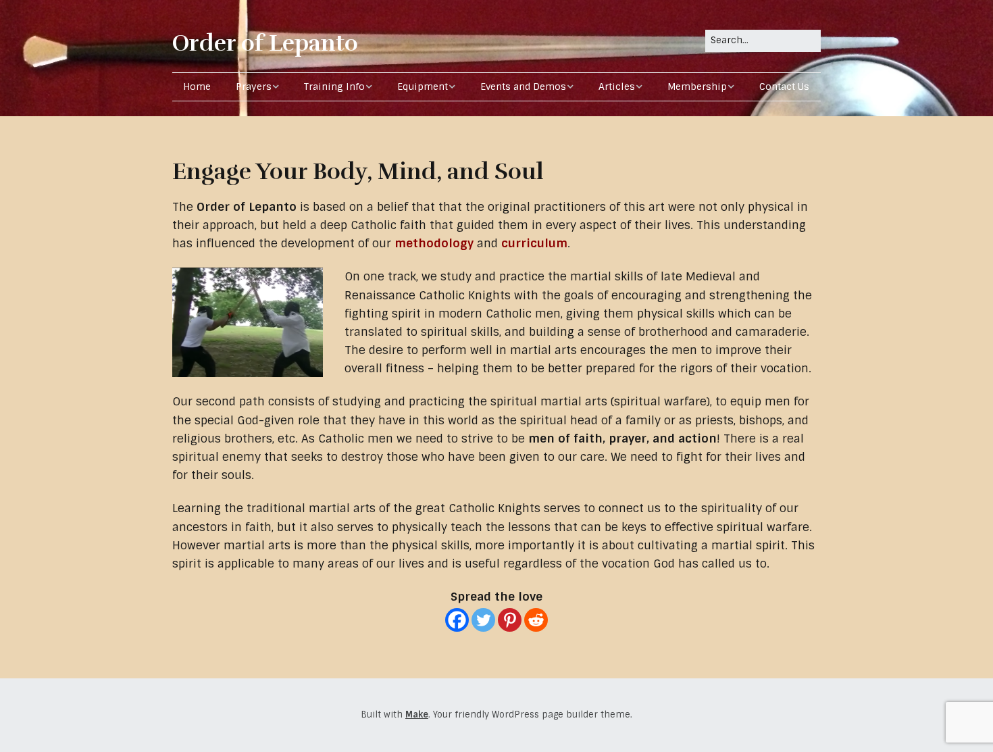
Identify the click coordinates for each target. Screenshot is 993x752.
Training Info (334, 86)
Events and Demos (523, 86)
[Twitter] (483, 620)
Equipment (422, 86)
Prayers (254, 86)
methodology (434, 243)
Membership (697, 86)
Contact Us (784, 86)
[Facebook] (457, 620)
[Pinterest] (509, 620)
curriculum (534, 243)
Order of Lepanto (265, 43)
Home (197, 86)
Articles (617, 86)
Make (416, 714)
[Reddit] (536, 620)
